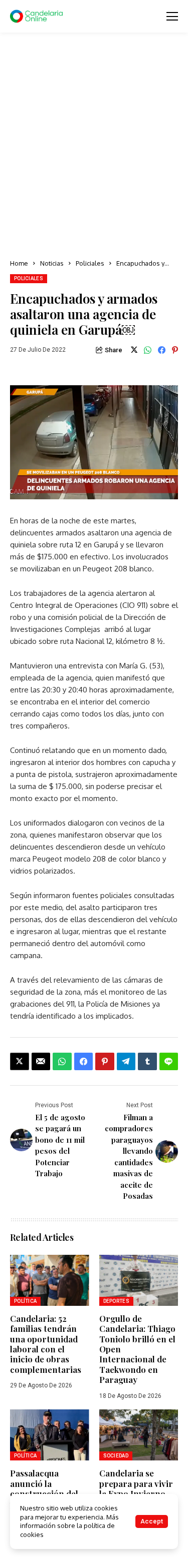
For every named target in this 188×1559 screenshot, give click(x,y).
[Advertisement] (94, 146)
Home (19, 263)
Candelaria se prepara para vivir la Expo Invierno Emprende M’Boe (136, 1488)
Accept (151, 1521)
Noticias (52, 263)
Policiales (90, 263)
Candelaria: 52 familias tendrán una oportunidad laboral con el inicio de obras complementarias (45, 1344)
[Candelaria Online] (37, 17)
